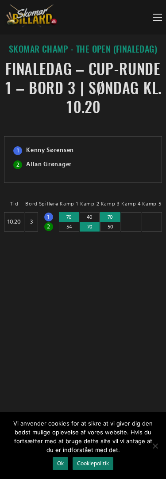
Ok (60, 463)
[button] (157, 17)
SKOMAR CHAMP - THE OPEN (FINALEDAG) (83, 49)
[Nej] (155, 445)
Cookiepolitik (93, 463)
